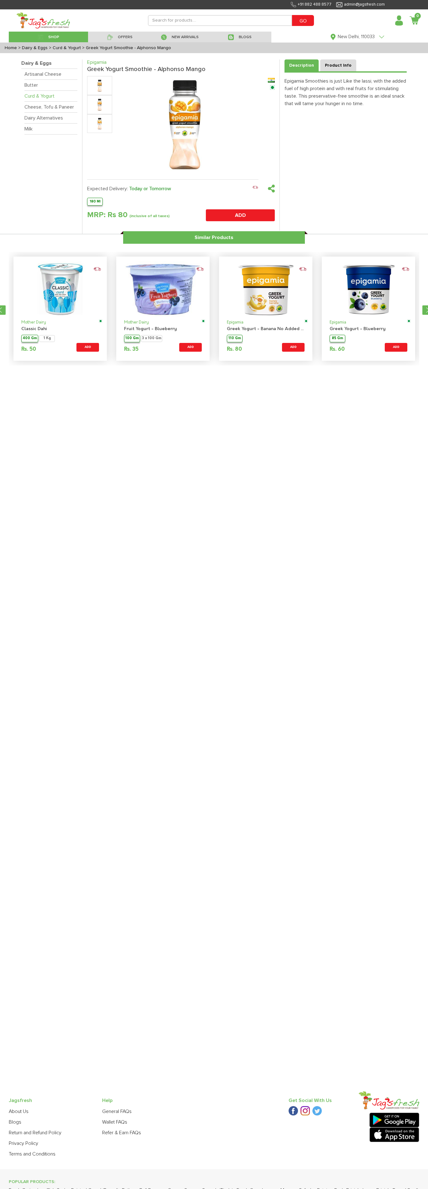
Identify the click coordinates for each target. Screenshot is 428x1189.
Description (301, 65)
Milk (28, 128)
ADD (240, 215)
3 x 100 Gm (151, 338)
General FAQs (117, 1111)
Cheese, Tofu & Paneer (49, 107)
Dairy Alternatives (43, 117)
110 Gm (234, 338)
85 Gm (337, 338)
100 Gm (132, 338)
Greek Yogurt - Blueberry (358, 329)
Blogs (15, 1122)
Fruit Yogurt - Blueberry (150, 329)
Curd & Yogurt (39, 96)
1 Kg (47, 338)
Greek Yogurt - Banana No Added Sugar (266, 329)
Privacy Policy (23, 1143)
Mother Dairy (33, 322)
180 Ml (95, 201)
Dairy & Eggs (36, 63)
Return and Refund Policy (35, 1132)
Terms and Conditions (32, 1153)
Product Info (338, 65)
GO (303, 20)
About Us (19, 1111)
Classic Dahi (34, 329)
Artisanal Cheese (42, 74)
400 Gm (30, 338)
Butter (31, 85)
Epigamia (235, 322)
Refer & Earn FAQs (121, 1132)
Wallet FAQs (114, 1122)
